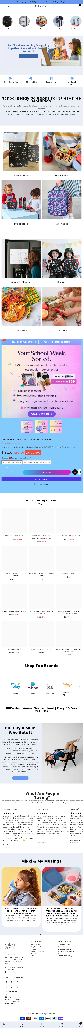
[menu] (3, 6)
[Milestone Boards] (21, 151)
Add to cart (47, 472)
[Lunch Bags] (61, 199)
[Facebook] (6, 982)
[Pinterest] (17, 982)
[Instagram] (12, 982)
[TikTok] (6, 987)
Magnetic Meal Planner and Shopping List (41, 575)
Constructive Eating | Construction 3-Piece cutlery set (68, 650)
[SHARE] (79, 472)
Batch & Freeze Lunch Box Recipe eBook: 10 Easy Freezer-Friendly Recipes (69, 613)
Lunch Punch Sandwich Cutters (41, 649)
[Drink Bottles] (21, 199)
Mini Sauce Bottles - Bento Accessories (14, 575)
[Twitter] (17, 987)
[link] (75, 472)
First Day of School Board (14, 536)
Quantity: (5, 467)
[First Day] (61, 258)
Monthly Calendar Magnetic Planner (14, 611)
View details (21, 923)
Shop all (41, 504)
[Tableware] (21, 306)
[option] (41, 378)
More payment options (42, 484)
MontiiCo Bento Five (14, 649)
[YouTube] (12, 987)
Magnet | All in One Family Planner (69, 536)
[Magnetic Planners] (21, 258)
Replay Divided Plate (68, 574)
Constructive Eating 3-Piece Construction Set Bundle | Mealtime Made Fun (41, 537)
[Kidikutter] (61, 306)
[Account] (74, 6)
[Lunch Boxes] (61, 151)
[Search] (8, 6)
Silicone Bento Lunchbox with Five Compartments (41, 613)
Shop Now (28, 56)
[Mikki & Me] (62, 753)
